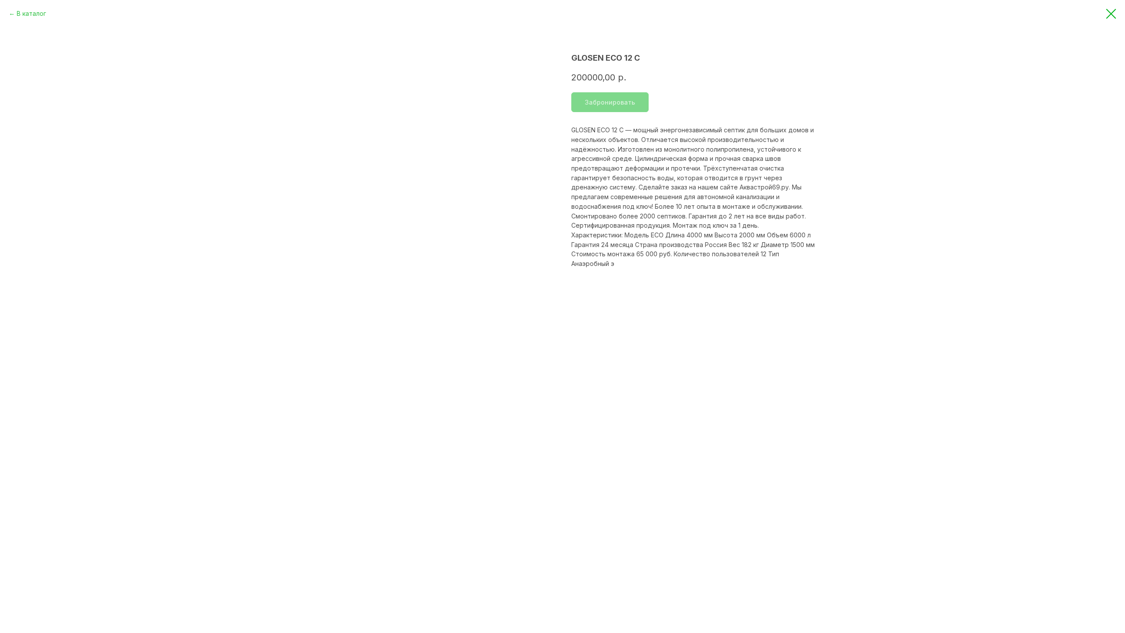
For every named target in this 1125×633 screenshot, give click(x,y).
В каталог (31, 13)
